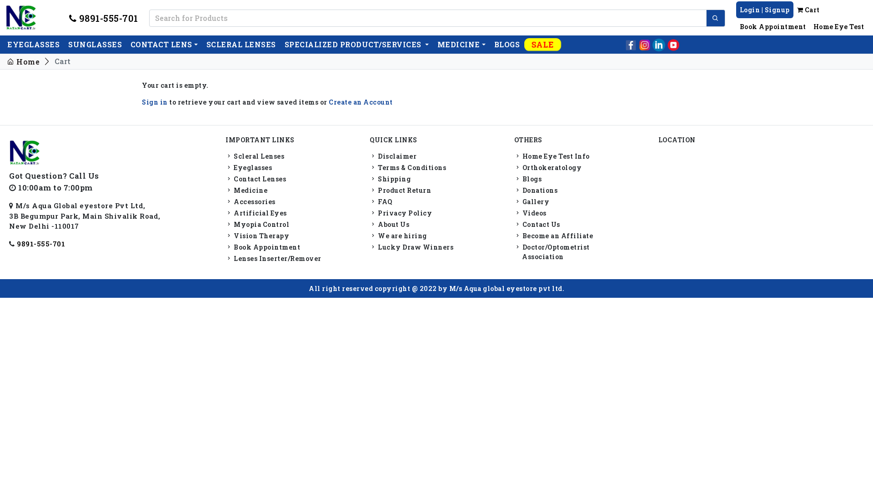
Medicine (458, 44)
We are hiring (401, 235)
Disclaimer (396, 156)
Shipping (393, 179)
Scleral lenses (241, 44)
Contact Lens (161, 44)
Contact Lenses (259, 179)
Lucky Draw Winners (414, 247)
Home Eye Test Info (555, 156)
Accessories (254, 201)
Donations (539, 190)
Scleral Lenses (258, 156)
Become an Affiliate (557, 235)
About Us (392, 224)
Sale (542, 44)
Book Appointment (773, 26)
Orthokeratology (551, 167)
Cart (811, 9)
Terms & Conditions (411, 167)
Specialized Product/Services (354, 44)
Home (27, 61)
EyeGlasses (33, 44)
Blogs (507, 44)
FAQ (384, 201)
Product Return (403, 190)
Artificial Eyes (259, 213)
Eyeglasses (252, 167)
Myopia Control (260, 224)
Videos (534, 213)
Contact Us (540, 224)
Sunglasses (95, 44)
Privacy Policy (404, 213)
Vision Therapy (260, 235)
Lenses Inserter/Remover (276, 258)
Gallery (535, 201)
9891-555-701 (107, 18)
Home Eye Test (838, 26)
